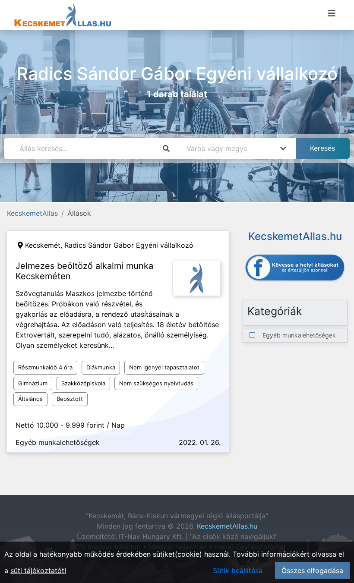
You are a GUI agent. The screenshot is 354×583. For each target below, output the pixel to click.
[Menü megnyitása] (331, 13)
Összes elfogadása (312, 570)
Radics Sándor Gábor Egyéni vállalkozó (128, 245)
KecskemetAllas (32, 213)
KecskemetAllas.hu (227, 526)
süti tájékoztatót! (38, 570)
